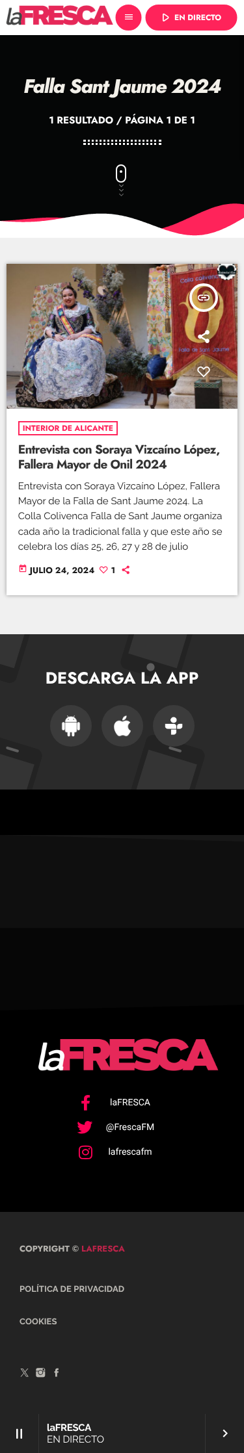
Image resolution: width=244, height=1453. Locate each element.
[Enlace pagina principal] (59, 17)
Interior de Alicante (68, 428)
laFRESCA (102, 1248)
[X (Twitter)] (25, 1374)
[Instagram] (41, 1374)
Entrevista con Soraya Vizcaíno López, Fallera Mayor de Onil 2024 (119, 457)
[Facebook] (56, 1374)
